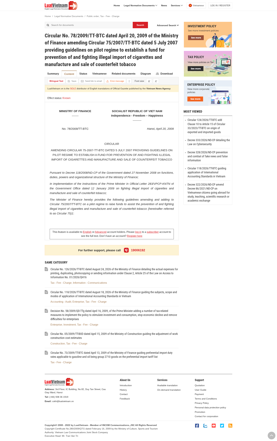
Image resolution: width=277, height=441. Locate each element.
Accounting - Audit (60, 301)
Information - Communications (90, 282)
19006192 (137, 250)
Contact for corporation (206, 416)
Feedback (125, 398)
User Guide (200, 390)
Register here (134, 236)
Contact (124, 394)
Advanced (100, 232)
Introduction (126, 385)
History (123, 390)
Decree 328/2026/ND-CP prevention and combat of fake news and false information (208, 156)
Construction (57, 343)
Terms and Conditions (206, 398)
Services (176, 5)
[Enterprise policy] (208, 105)
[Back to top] (271, 435)
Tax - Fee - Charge (61, 282)
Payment (199, 394)
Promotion (200, 412)
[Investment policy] (208, 46)
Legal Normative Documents (139, 5)
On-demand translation (169, 390)
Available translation (167, 385)
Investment (69, 324)
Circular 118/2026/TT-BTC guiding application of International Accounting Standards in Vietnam (207, 172)
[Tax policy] (208, 76)
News (164, 5)
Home (117, 5)
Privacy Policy (202, 403)
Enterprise (78, 301)
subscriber (153, 232)
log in (138, 232)
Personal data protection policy (210, 407)
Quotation (200, 385)
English (87, 232)
